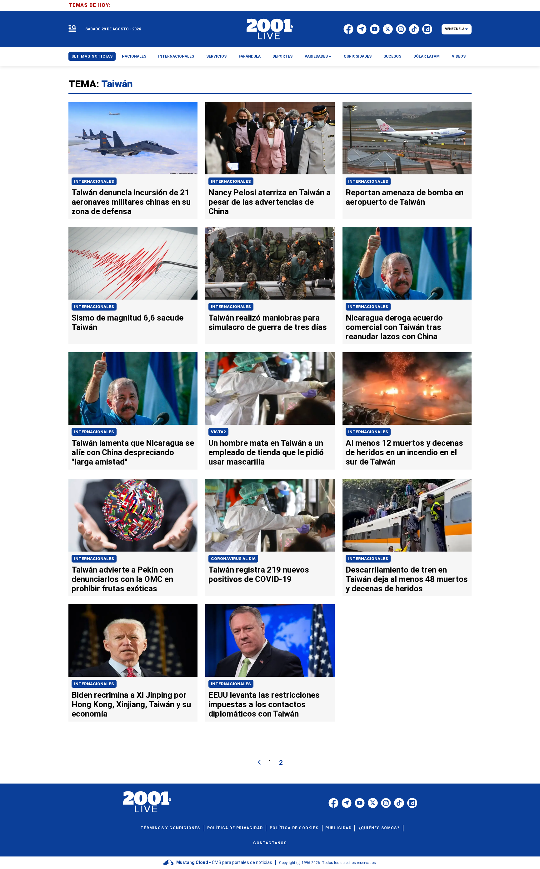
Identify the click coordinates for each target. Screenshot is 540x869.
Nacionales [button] (134, 56)
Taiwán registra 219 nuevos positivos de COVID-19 (258, 574)
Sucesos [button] (392, 56)
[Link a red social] (333, 803)
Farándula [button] (250, 56)
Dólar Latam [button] (426, 56)
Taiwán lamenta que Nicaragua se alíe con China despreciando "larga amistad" (133, 452)
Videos (459, 56)
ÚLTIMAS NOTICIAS (92, 56)
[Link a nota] (133, 138)
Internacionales (94, 181)
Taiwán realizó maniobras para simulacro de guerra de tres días (267, 322)
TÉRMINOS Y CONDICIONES (170, 828)
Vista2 (218, 431)
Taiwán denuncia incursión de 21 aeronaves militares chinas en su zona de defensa (131, 202)
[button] (72, 29)
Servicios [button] (216, 56)
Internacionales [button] (176, 56)
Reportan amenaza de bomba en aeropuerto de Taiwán (404, 197)
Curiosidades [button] (358, 56)
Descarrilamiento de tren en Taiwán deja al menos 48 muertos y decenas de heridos (407, 579)
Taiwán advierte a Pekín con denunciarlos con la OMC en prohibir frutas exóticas (122, 579)
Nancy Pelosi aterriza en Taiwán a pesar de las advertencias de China (269, 202)
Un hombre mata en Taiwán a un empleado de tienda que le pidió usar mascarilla (266, 452)
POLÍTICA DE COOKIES (294, 828)
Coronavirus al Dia (233, 558)
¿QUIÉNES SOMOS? (378, 828)
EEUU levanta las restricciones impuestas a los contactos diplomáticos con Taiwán (264, 704)
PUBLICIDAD (338, 828)
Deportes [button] (282, 56)
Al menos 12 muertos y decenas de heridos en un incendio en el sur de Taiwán (404, 452)
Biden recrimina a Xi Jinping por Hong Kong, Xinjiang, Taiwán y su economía (131, 704)
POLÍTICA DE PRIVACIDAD (235, 828)
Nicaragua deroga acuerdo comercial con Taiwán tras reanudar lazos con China (394, 327)
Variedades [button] (316, 56)
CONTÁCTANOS (270, 843)
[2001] (270, 29)
